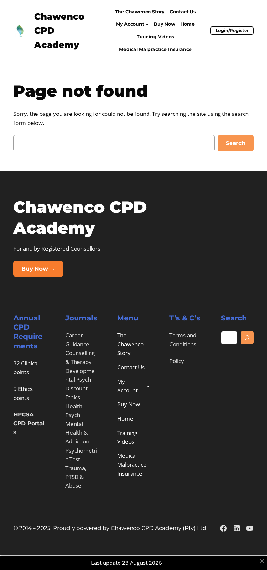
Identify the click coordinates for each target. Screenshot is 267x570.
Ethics (72, 397)
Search (236, 143)
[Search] (247, 337)
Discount (76, 388)
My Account (130, 24)
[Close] (261, 561)
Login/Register (232, 30)
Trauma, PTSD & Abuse (75, 476)
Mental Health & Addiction (77, 432)
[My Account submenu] (147, 24)
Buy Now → (38, 268)
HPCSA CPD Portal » (28, 423)
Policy (176, 361)
